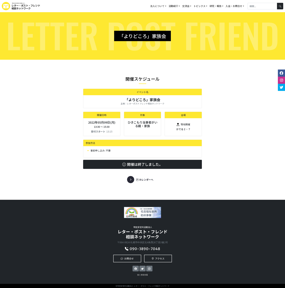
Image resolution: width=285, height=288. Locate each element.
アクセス (159, 258)
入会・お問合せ (234, 6)
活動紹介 (173, 6)
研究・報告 (215, 6)
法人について (157, 6)
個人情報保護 (142, 274)
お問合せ (129, 258)
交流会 (185, 6)
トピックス (199, 6)
